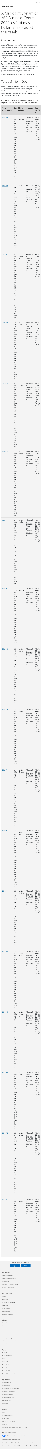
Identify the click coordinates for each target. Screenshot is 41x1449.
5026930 (5, 452)
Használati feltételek (30, 1443)
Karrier (3, 1412)
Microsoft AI (5, 1352)
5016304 (5, 1072)
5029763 (5, 254)
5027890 (5, 383)
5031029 (5, 186)
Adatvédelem (21, 1443)
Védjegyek (4, 1445)
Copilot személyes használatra (9, 1278)
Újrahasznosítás (6, 1311)
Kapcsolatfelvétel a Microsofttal (9, 1443)
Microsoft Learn (6, 1385)
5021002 (5, 830)
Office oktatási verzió (7, 1335)
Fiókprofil (4, 1296)
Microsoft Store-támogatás (8, 1302)
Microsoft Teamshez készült (8, 1373)
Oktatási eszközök (6, 1326)
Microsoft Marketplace (7, 1394)
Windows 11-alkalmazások (8, 1287)
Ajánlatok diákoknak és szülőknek (10, 1341)
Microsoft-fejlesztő (6, 1382)
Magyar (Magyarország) (10, 1432)
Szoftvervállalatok (6, 1400)
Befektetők (4, 1424)
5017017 (5, 1012)
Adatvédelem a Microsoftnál (8, 1421)
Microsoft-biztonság (7, 1355)
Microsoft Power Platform (8, 1397)
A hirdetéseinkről (12, 1445)
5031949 (5, 117)
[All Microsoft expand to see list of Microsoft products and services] (2, 2)
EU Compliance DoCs (22, 1445)
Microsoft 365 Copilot (7, 1370)
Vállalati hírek (5, 1418)
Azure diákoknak (6, 1344)
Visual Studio (5, 1403)
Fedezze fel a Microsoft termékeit (10, 1284)
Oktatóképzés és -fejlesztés (8, 1338)
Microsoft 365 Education (8, 1332)
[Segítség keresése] (6, 2)
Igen (14, 1266)
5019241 (5, 891)
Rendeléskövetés (6, 1308)
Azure (3, 1358)
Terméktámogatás (7, 7)
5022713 (5, 709)
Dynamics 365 (5, 1361)
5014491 (5, 1199)
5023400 (5, 649)
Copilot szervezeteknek (7, 1275)
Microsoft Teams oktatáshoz (8, 1329)
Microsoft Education (7, 1323)
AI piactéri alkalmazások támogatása (10, 1388)
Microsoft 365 (5, 1281)
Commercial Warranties (7, 1314)
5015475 (5, 1133)
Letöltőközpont (5, 1299)
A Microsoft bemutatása (7, 1415)
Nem (25, 1266)
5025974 (5, 520)
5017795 (5, 951)
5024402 (5, 588)
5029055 (5, 323)
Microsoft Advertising (7, 1367)
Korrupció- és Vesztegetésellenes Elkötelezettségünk (14, 1427)
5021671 (5, 770)
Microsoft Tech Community (8, 1391)
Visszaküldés (5, 1305)
